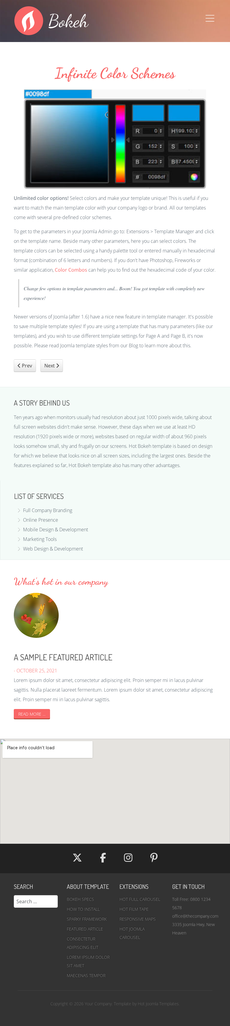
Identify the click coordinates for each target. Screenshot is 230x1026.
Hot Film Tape (134, 909)
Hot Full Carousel (139, 899)
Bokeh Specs (80, 899)
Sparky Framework (87, 919)
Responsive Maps (137, 919)
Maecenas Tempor (86, 975)
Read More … (32, 714)
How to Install (83, 909)
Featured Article (85, 929)
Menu (210, 18)
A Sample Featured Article (63, 657)
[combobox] (36, 901)
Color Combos (71, 270)
